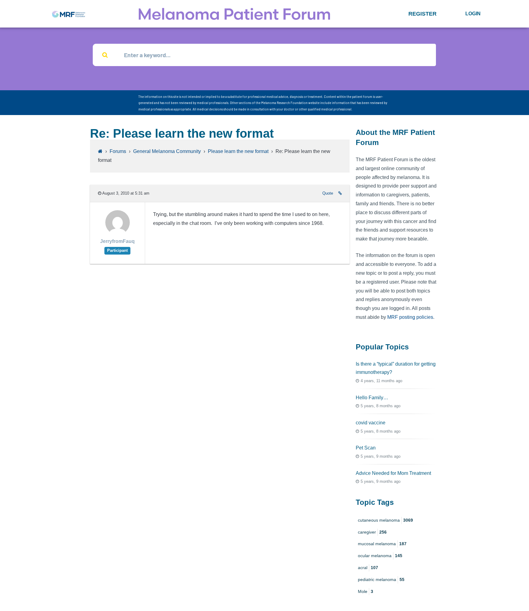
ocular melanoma (380, 555)
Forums (118, 151)
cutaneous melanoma (385, 520)
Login (473, 13)
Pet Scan (366, 447)
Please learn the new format (238, 151)
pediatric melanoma (381, 579)
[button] (422, 13)
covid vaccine (370, 422)
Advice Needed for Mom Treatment (393, 473)
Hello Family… (372, 397)
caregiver (372, 532)
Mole (365, 591)
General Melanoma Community (167, 151)
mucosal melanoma (382, 543)
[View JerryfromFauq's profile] (117, 233)
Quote (327, 193)
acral (368, 567)
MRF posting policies (410, 317)
